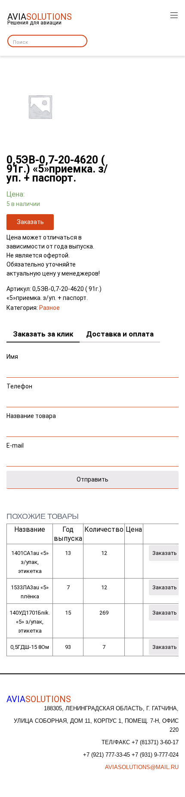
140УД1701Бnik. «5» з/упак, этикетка (29, 621)
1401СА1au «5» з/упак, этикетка (30, 562)
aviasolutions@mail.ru (142, 767)
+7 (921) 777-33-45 (107, 755)
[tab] (43, 334)
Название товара (31, 415)
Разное (49, 307)
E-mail (15, 445)
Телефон (19, 386)
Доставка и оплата (120, 334)
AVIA (38, 699)
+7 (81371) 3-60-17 (155, 742)
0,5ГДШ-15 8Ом (29, 647)
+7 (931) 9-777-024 (155, 755)
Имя (12, 356)
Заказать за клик (43, 334)
